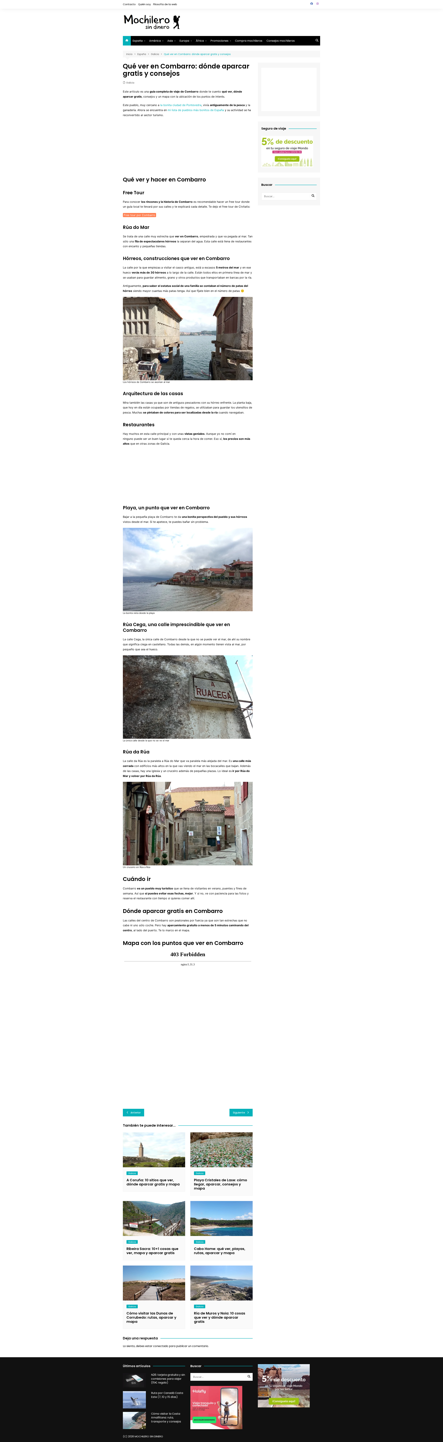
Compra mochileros (248, 41)
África (200, 41)
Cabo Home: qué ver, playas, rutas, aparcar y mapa (219, 1250)
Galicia (130, 82)
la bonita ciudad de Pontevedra (180, 105)
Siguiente (239, 1112)
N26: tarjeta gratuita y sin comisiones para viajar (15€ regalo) (168, 1379)
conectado (160, 1346)
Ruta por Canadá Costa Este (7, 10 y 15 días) (167, 1395)
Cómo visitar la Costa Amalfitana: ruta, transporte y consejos (166, 1417)
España (138, 41)
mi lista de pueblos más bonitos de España (196, 110)
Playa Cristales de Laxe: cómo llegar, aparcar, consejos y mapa (220, 1184)
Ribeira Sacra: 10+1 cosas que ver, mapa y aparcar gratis (152, 1250)
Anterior (135, 1112)
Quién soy (144, 4)
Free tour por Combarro (139, 215)
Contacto (129, 4)
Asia (170, 41)
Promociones (219, 41)
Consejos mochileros (280, 41)
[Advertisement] (257, 21)
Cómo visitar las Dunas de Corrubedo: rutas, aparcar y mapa (151, 1317)
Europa (184, 41)
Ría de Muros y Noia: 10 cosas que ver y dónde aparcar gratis (219, 1317)
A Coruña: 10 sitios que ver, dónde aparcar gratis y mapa (153, 1182)
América (155, 41)
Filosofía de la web (165, 4)
